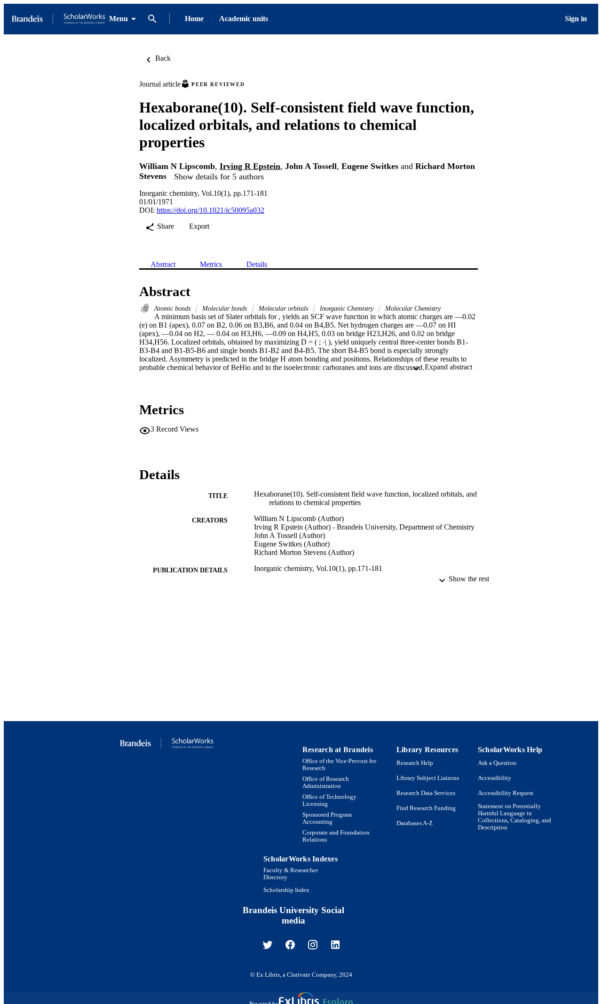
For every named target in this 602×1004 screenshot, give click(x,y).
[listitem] (267, 944)
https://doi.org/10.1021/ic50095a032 (210, 210)
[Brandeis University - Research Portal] (58, 19)
